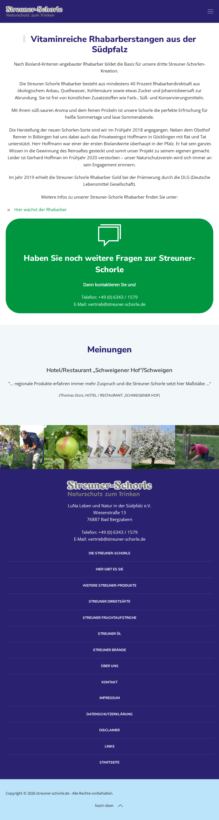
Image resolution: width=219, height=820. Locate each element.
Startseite (109, 762)
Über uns (109, 666)
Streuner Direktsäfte (109, 601)
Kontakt (109, 682)
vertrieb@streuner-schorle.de (116, 304)
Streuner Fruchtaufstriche (109, 617)
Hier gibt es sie (109, 569)
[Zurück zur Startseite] (34, 11)
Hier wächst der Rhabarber (40, 209)
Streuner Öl (109, 633)
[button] (210, 11)
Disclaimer (109, 730)
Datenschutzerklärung (109, 714)
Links (110, 746)
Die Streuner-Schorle (109, 553)
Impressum (110, 698)
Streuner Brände (109, 650)
